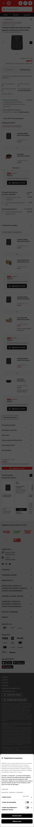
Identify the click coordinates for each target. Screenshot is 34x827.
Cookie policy (19, 792)
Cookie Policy (4, 789)
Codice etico (12, 792)
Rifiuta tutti (17, 821)
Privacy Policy (4, 792)
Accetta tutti (17, 816)
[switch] (27, 802)
